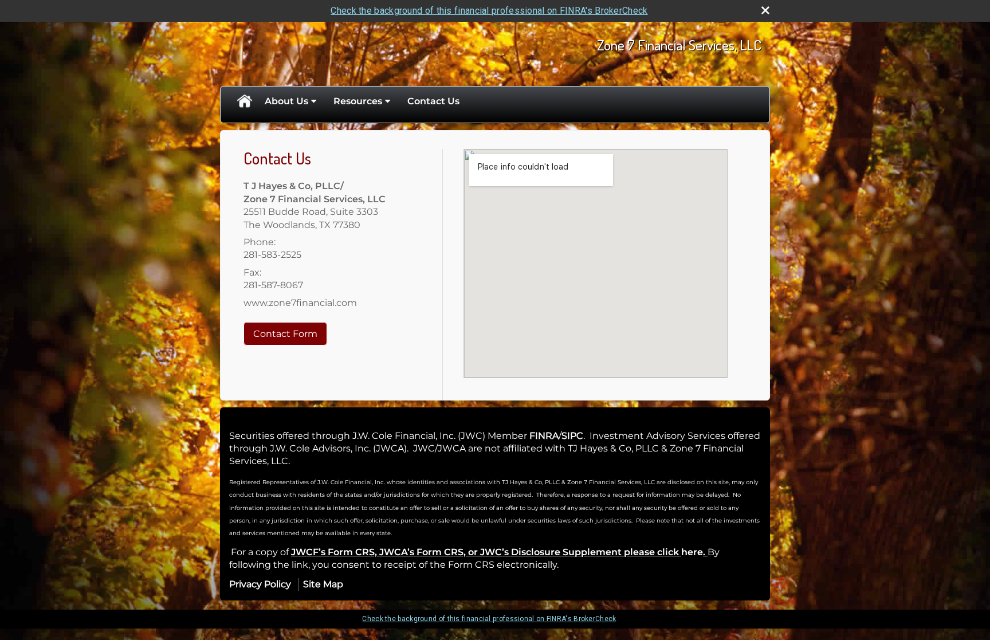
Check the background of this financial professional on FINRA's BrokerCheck (489, 10)
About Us (286, 101)
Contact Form (285, 333)
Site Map (323, 584)
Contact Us (433, 101)
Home (244, 101)
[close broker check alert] (765, 10)
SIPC (572, 435)
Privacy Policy (260, 584)
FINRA (544, 435)
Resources (357, 101)
